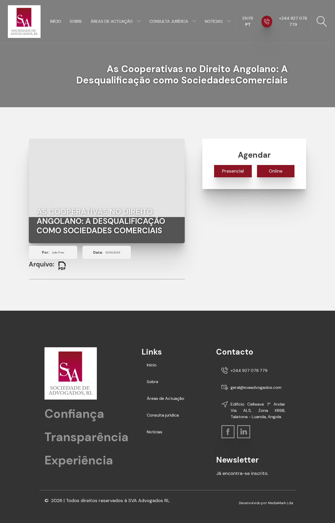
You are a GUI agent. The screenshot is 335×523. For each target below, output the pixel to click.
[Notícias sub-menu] (230, 21)
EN (245, 18)
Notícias (214, 21)
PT (248, 24)
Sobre (76, 21)
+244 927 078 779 (293, 21)
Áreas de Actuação (112, 21)
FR (251, 18)
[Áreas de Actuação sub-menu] (140, 21)
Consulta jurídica (168, 21)
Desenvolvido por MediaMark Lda (266, 503)
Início (55, 21)
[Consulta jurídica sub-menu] (195, 21)
